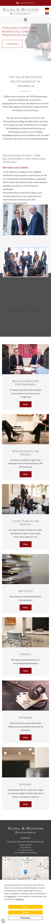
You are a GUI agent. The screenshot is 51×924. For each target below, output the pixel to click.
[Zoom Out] (5, 864)
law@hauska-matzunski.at (28, 853)
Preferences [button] (20, 899)
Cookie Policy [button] (11, 896)
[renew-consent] (3, 921)
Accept (25, 907)
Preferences (25, 918)
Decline (25, 912)
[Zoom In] (5, 860)
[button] (25, 20)
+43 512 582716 (27, 2)
